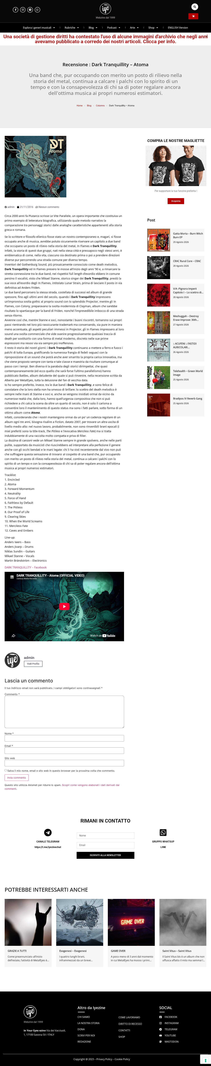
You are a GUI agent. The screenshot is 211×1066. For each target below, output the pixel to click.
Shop (151, 27)
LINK (163, 847)
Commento (12, 694)
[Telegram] (30, 9)
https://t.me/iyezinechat (48, 847)
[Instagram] (22, 9)
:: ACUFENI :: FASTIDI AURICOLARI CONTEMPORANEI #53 (186, 347)
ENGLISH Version (178, 27)
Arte (132, 27)
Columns (100, 105)
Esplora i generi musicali (37, 27)
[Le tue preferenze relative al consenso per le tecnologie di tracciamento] (206, 1061)
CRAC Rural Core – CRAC (187, 261)
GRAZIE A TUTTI (17, 951)
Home (79, 105)
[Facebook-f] (15, 9)
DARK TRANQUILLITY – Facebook (25, 567)
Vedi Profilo (33, 663)
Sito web (10, 758)
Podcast (112, 27)
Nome (9, 733)
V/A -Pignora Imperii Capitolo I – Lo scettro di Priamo (187, 292)
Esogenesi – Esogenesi (73, 951)
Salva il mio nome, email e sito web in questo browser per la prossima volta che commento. (61, 770)
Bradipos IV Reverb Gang (187, 398)
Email (9, 746)
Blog (91, 27)
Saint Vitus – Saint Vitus (176, 951)
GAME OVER (118, 951)
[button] (194, 6)
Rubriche (70, 27)
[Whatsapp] (37, 9)
